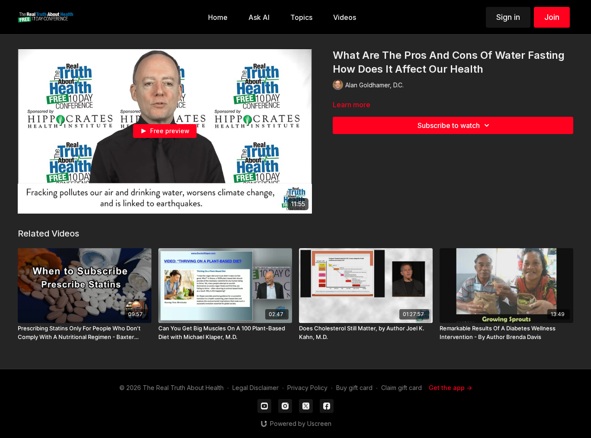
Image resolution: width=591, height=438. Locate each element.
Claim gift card (401, 387)
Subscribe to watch (449, 125)
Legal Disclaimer (255, 387)
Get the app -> (450, 387)
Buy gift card (354, 387)
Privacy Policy (307, 387)
